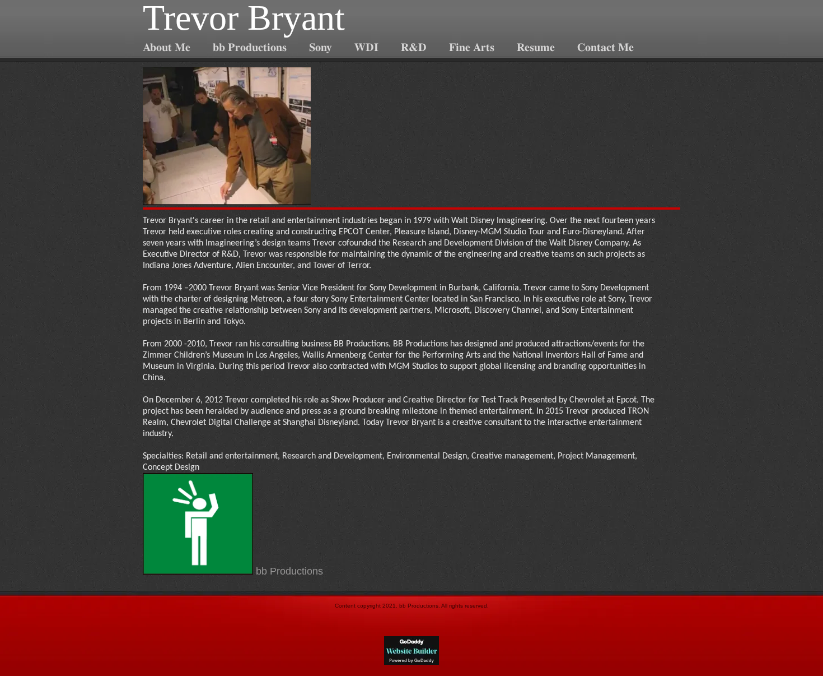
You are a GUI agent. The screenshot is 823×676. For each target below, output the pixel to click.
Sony (320, 47)
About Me (166, 47)
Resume (536, 47)
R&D (414, 47)
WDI (366, 47)
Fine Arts (471, 47)
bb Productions (250, 47)
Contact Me (605, 47)
